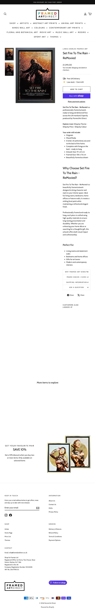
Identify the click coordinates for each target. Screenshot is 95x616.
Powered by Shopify (47, 607)
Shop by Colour (81, 127)
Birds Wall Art (21, 28)
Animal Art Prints (72, 23)
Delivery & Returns (55, 529)
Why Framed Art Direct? (76, 272)
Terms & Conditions (55, 536)
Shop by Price (68, 127)
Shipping (75, 68)
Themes (54, 37)
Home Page (8, 533)
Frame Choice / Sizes (76, 277)
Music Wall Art (65, 32)
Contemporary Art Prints (65, 28)
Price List (8, 536)
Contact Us (52, 504)
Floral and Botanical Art (22, 32)
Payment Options (54, 540)
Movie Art (46, 32)
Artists (25, 23)
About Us (52, 501)
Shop (13, 23)
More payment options (76, 102)
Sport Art (40, 37)
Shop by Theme (80, 124)
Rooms (82, 32)
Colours (40, 28)
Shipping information (76, 282)
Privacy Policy (53, 512)
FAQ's (51, 508)
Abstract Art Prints (45, 23)
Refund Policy (53, 533)
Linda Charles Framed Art (75, 49)
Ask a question (76, 287)
